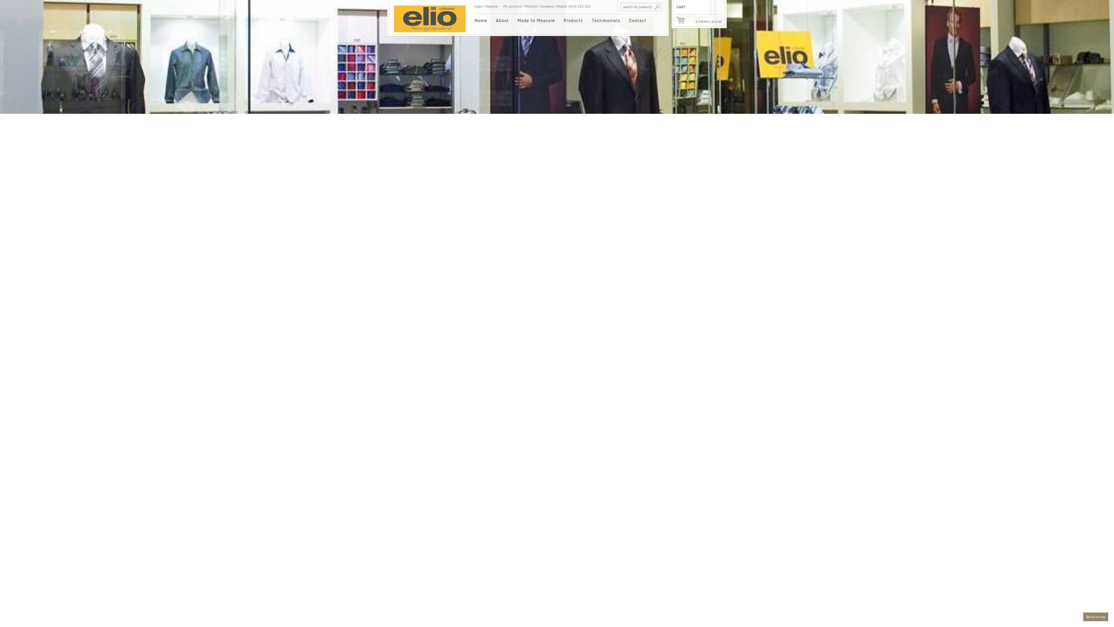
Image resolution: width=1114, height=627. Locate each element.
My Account (512, 6)
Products (573, 20)
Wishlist (531, 6)
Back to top (1095, 616)
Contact (638, 20)
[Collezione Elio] (430, 16)
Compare (547, 6)
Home (481, 20)
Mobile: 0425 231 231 (573, 6)
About (502, 20)
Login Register (486, 6)
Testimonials (606, 20)
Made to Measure (536, 20)
